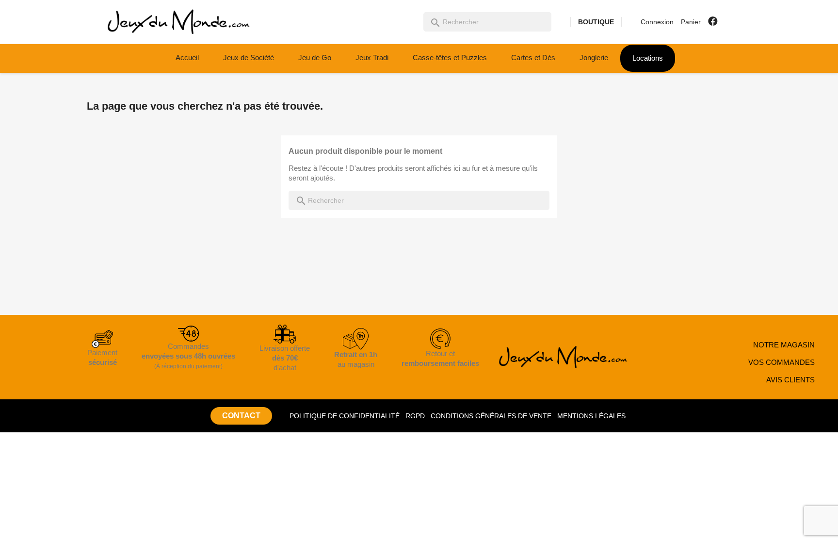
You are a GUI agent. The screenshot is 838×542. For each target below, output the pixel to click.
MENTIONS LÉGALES (591, 416)
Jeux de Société (248, 57)
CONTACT (241, 415)
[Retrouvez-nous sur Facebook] (713, 21)
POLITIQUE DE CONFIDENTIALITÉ (345, 416)
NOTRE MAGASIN (784, 345)
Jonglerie (594, 57)
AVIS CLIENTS (790, 380)
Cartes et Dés (533, 57)
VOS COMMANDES (781, 362)
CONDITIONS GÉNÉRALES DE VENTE (491, 416)
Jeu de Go (314, 57)
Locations (647, 58)
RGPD (415, 416)
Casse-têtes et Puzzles (450, 57)
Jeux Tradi (371, 57)
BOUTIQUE (596, 22)
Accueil (187, 57)
